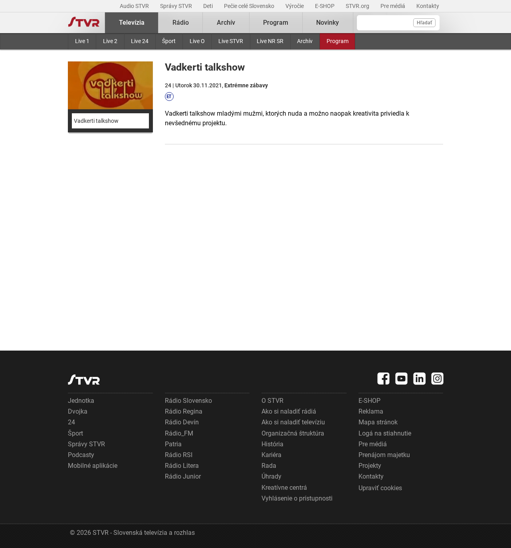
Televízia (132, 22)
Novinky (327, 22)
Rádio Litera (182, 465)
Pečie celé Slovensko (249, 6)
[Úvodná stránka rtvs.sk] (84, 23)
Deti (208, 6)
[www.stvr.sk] (84, 379)
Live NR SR (270, 41)
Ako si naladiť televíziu (293, 422)
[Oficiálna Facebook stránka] (384, 378)
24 (71, 422)
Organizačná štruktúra (292, 433)
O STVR (272, 400)
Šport (169, 41)
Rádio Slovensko (188, 400)
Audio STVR (135, 6)
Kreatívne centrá (284, 487)
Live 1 (82, 41)
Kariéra (271, 455)
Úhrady (271, 476)
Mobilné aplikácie (92, 465)
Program (338, 41)
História (272, 444)
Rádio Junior (183, 476)
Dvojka (77, 411)
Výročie (295, 6)
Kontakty (427, 6)
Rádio (180, 22)
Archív (305, 41)
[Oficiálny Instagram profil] (438, 378)
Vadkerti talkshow (96, 121)
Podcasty (81, 455)
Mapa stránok (378, 422)
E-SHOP (325, 6)
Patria (173, 444)
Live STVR (230, 41)
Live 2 (110, 41)
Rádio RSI (178, 455)
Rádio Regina (183, 411)
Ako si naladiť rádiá (288, 411)
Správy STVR (176, 6)
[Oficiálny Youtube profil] (402, 378)
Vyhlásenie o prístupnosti (297, 498)
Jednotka (81, 400)
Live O (197, 41)
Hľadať (424, 23)
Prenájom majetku (384, 455)
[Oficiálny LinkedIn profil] (420, 378)
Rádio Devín (182, 422)
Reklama (370, 411)
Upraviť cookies (380, 488)
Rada (268, 465)
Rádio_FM (179, 433)
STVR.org (358, 6)
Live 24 (140, 41)
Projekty (369, 465)
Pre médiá (393, 6)
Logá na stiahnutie (384, 433)
